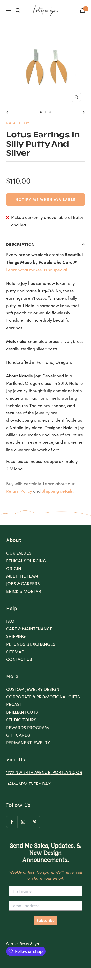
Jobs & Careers (23, 584)
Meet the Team (22, 576)
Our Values (18, 553)
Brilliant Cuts (22, 712)
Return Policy (19, 491)
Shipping (16, 636)
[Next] (83, 112)
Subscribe (45, 920)
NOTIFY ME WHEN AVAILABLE (46, 199)
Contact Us (19, 659)
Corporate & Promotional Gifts (43, 697)
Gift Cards (18, 735)
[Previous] (8, 112)
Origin (13, 568)
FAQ (10, 621)
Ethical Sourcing (26, 561)
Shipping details (57, 491)
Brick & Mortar (23, 591)
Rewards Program (27, 727)
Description (20, 244)
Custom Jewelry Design (32, 689)
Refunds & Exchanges (30, 644)
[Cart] (82, 10)
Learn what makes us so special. (37, 270)
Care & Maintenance (29, 629)
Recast (14, 704)
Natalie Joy (17, 122)
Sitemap (15, 652)
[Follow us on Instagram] (23, 822)
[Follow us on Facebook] (11, 822)
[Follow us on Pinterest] (34, 822)
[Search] (18, 10)
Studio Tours (21, 720)
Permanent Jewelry (28, 742)
